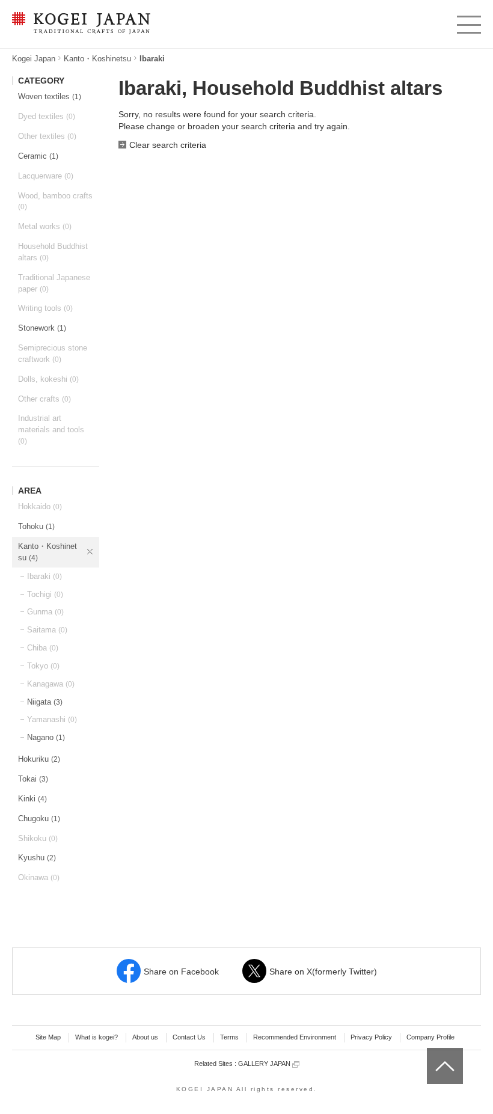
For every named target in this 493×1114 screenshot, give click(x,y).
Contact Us (189, 1037)
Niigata (45, 701)
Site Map (48, 1037)
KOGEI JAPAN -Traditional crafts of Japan (78, 24)
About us (145, 1037)
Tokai (33, 778)
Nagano (46, 737)
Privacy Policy (371, 1037)
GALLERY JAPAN (265, 1063)
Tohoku (36, 526)
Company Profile (430, 1037)
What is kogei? (96, 1037)
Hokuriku (39, 759)
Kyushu (37, 857)
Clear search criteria (167, 145)
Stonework (42, 327)
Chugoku (39, 818)
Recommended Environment (294, 1037)
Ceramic (38, 156)
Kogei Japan (33, 58)
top (431, 1052)
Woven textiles (49, 96)
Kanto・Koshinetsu (97, 58)
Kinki (32, 798)
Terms (229, 1037)
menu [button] (468, 21)
